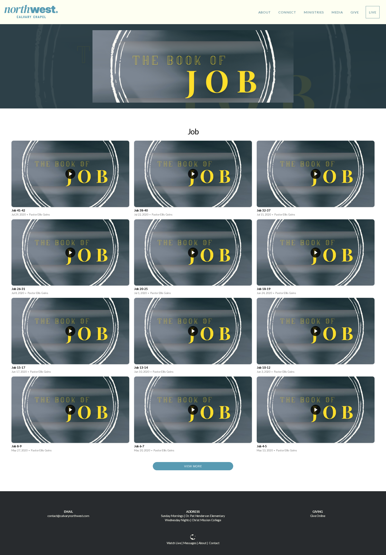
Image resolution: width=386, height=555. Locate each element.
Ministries (314, 12)
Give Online (317, 516)
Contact (214, 543)
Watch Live (174, 543)
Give (355, 12)
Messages (189, 543)
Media (338, 12)
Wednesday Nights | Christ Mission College (193, 520)
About (265, 12)
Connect (287, 12)
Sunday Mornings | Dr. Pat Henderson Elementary (193, 516)
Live (372, 12)
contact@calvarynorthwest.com (68, 516)
